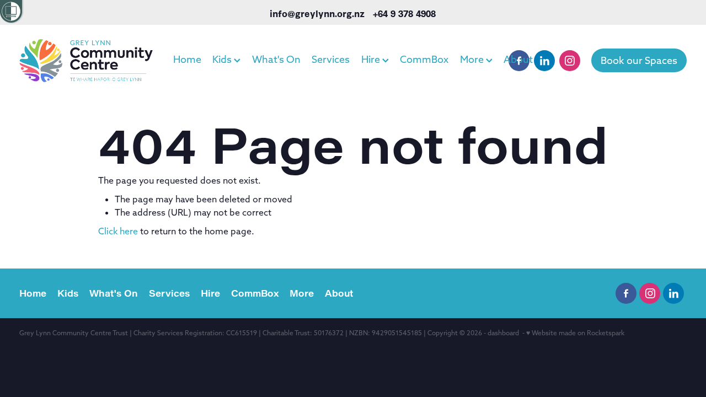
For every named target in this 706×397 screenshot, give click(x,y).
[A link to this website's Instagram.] (569, 60)
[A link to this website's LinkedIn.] (544, 60)
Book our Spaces (639, 60)
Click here (118, 231)
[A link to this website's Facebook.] (519, 60)
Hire (371, 59)
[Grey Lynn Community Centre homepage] (86, 60)
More (473, 59)
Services (331, 59)
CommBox (424, 59)
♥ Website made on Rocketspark (575, 333)
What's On (276, 59)
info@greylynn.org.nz (317, 13)
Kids (223, 59)
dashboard (503, 333)
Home (187, 59)
